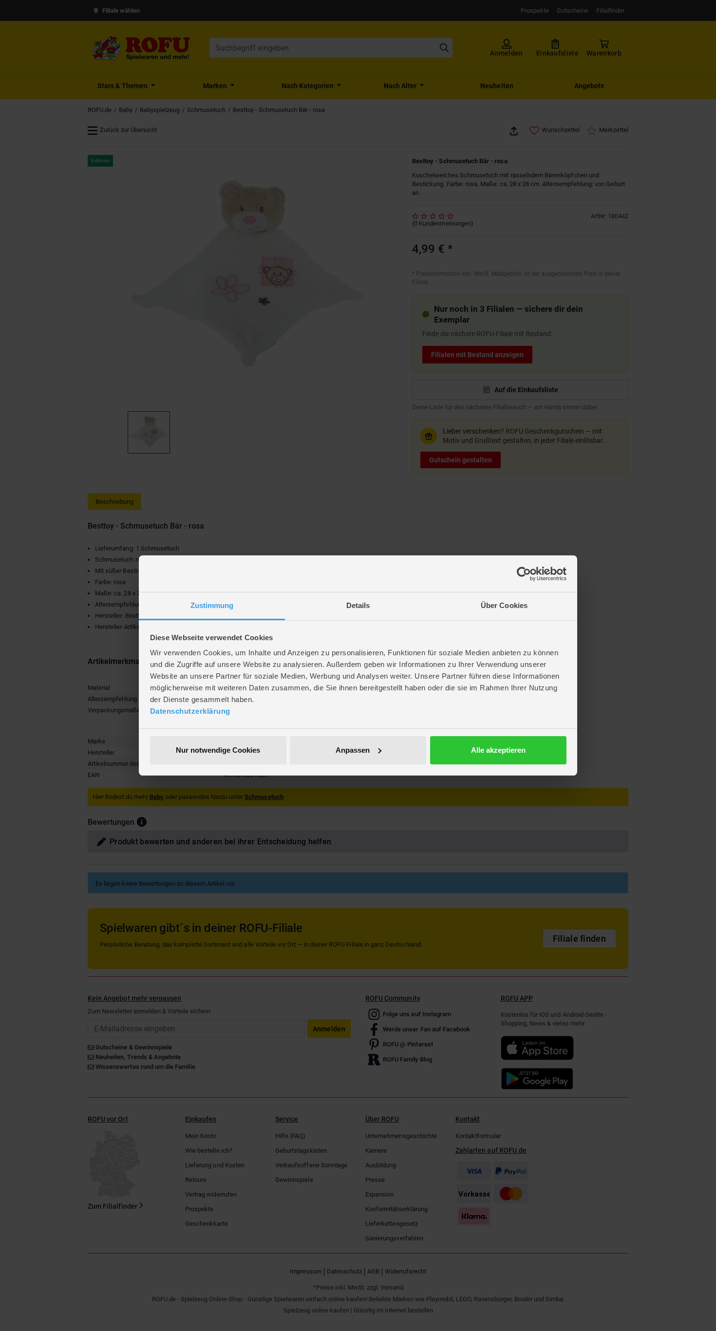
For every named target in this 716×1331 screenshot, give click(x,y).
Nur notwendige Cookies (218, 750)
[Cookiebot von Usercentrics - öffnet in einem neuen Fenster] (523, 574)
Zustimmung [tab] (212, 605)
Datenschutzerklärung (190, 711)
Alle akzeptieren (498, 750)
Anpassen (353, 750)
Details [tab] (358, 605)
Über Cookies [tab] (504, 605)
